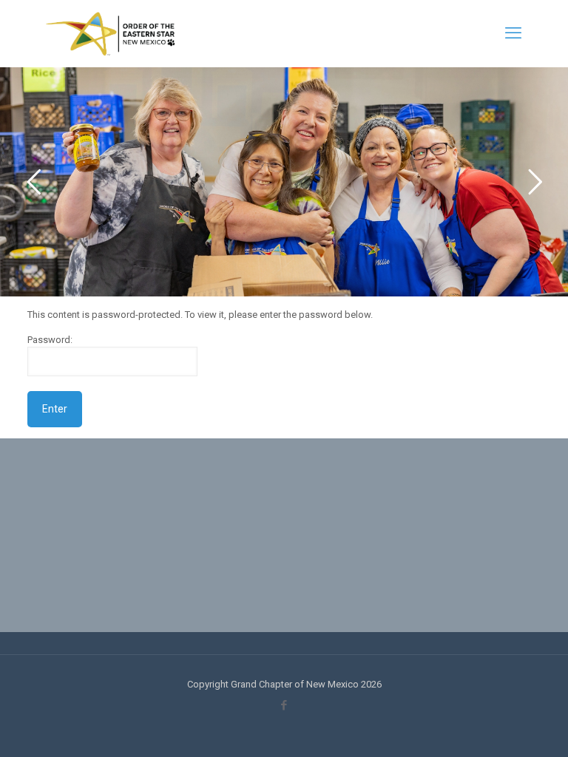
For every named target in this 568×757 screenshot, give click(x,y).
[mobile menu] (513, 33)
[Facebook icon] (284, 705)
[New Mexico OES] (110, 33)
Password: (49, 339)
